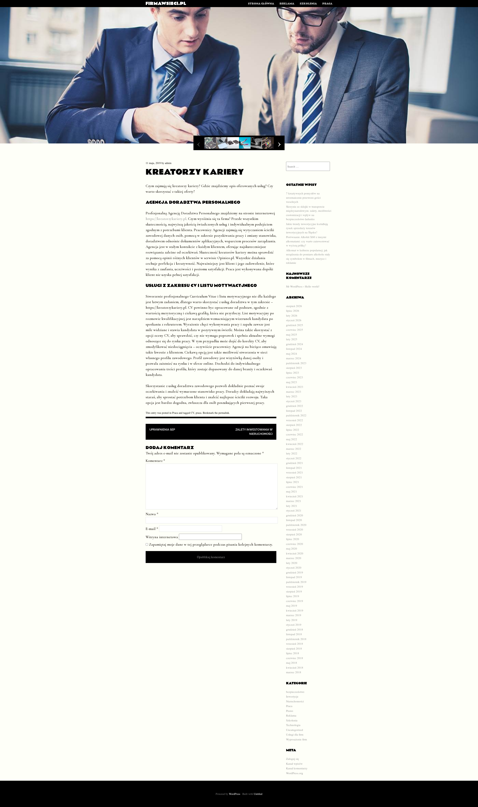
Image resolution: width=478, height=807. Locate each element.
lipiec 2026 (292, 310)
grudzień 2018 (294, 629)
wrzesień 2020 (294, 529)
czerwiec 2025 (294, 329)
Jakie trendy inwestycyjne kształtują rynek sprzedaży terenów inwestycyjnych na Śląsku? (307, 228)
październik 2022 (296, 415)
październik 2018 (296, 639)
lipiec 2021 (292, 482)
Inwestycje (292, 696)
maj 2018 (291, 662)
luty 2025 (291, 339)
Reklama (287, 4)
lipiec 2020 (292, 539)
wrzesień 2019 (294, 586)
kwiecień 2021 (294, 496)
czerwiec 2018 (294, 658)
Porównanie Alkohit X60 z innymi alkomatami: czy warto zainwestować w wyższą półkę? (307, 241)
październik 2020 (296, 525)
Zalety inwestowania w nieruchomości (254, 432)
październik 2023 (296, 363)
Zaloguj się (292, 759)
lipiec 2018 (292, 653)
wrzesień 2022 (294, 420)
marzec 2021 (293, 501)
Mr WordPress (294, 286)
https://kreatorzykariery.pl (166, 219)
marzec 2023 (293, 391)
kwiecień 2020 (294, 553)
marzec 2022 (293, 449)
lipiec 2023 (292, 372)
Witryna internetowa (162, 537)
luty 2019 (291, 620)
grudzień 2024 (294, 344)
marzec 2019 (293, 615)
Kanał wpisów (294, 763)
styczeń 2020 (293, 567)
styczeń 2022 (293, 458)
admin (168, 163)
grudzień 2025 (294, 325)
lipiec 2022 (292, 429)
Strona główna (261, 4)
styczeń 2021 (293, 510)
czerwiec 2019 (294, 601)
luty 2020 (291, 563)
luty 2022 (291, 453)
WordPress (234, 794)
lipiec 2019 (292, 596)
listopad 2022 (294, 410)
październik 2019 (296, 582)
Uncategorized (294, 730)
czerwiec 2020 (294, 544)
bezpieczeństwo (295, 692)
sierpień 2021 (294, 477)
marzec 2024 (293, 358)
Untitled (258, 794)
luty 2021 (291, 506)
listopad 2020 (294, 520)
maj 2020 (291, 548)
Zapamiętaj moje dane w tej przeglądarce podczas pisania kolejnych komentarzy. (211, 544)
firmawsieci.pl (166, 3)
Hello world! (312, 286)
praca (198, 413)
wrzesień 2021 (294, 472)
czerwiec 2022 (294, 434)
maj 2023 (291, 382)
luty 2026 (291, 315)
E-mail (152, 529)
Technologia (293, 725)
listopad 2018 (294, 634)
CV (192, 413)
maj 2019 (291, 605)
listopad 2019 (294, 577)
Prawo (289, 711)
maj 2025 (291, 334)
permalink (223, 413)
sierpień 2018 (294, 648)
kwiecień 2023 (294, 387)
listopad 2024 (294, 349)
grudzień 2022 (294, 406)
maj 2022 (291, 439)
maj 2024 (291, 353)
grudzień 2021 (294, 463)
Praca (327, 4)
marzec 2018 (293, 672)
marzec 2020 (293, 558)
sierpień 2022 (294, 425)
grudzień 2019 (294, 572)
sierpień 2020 (294, 534)
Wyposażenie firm (296, 739)
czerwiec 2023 (294, 377)
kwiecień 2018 (294, 667)
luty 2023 (291, 396)
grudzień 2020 (294, 515)
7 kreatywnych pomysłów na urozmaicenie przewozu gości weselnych (303, 197)
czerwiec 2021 (294, 487)
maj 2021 (291, 491)
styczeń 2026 (293, 320)
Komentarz (155, 461)
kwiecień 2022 (294, 444)
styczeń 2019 (293, 624)
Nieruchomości (295, 701)
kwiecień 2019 (294, 610)
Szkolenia (308, 4)
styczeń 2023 (293, 401)
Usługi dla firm (294, 734)
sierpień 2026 (294, 306)
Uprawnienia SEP (162, 429)
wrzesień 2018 (294, 643)
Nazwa (152, 514)
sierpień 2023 (294, 368)
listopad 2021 (294, 468)
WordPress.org (294, 773)
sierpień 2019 (294, 591)
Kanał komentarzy (297, 768)
